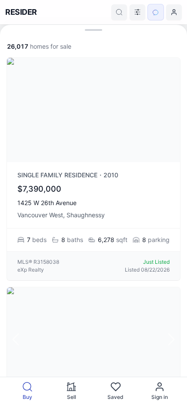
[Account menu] (174, 12)
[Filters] (137, 12)
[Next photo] (171, 339)
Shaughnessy (86, 215)
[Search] (119, 12)
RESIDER (21, 12)
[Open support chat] (156, 12)
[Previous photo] (15, 339)
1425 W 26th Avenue (47, 202)
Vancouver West (40, 215)
